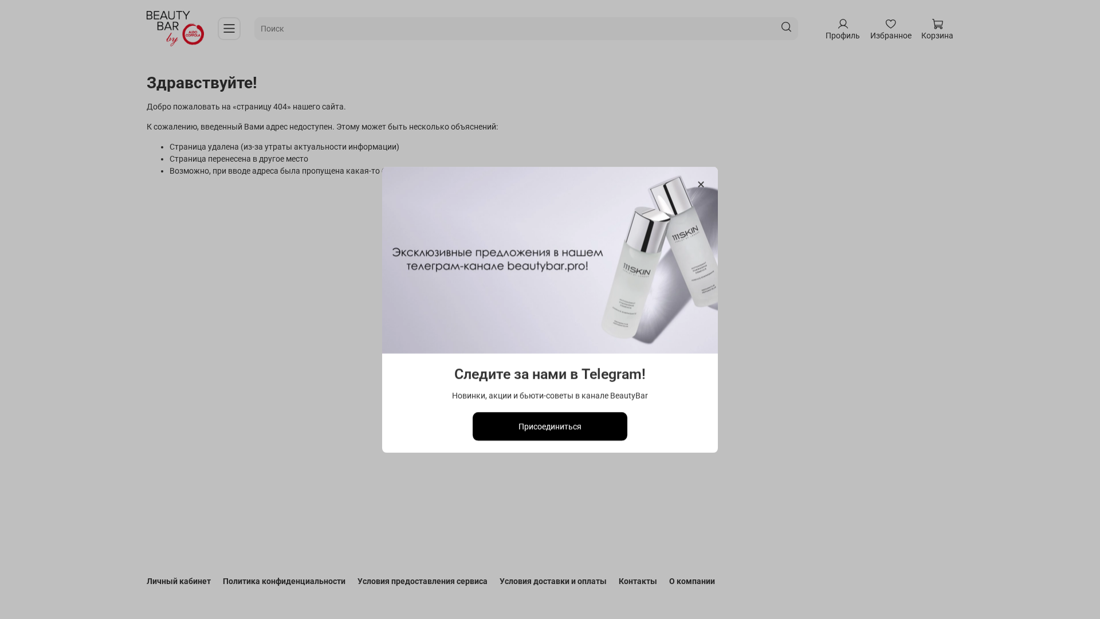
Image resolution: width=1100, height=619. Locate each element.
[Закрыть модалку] (701, 185)
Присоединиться (550, 425)
